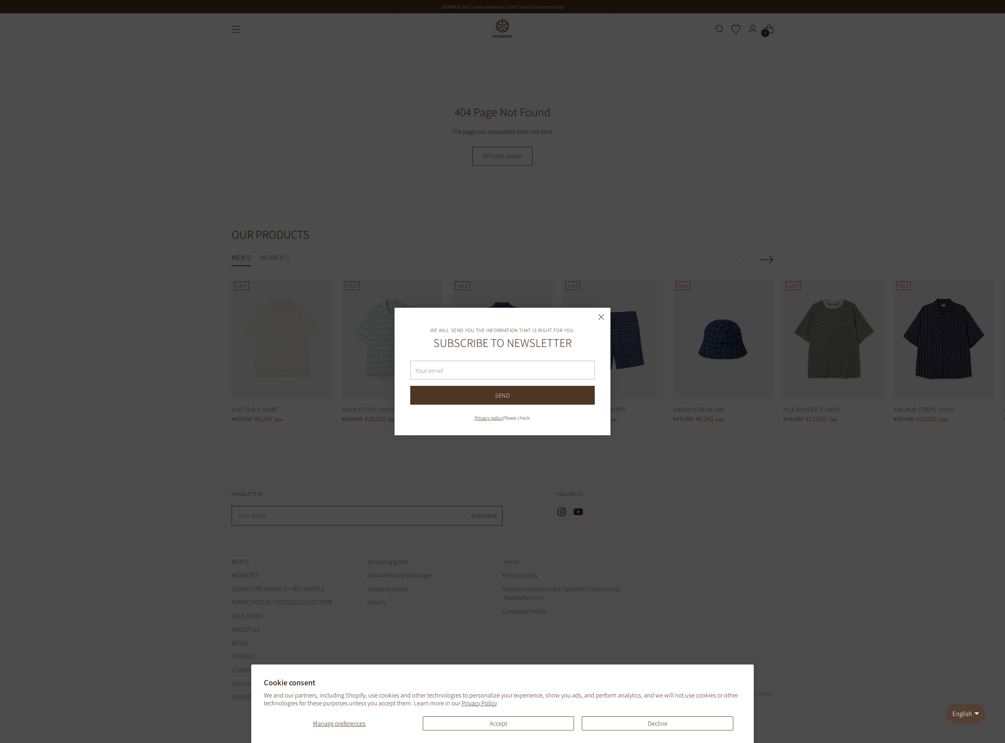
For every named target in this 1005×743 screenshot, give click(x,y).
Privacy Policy (479, 703)
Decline (657, 723)
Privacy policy (489, 417)
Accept (498, 723)
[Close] (601, 317)
